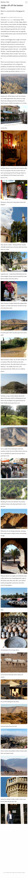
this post (8, 17)
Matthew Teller (5, 2)
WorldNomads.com (17, 17)
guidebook (22, 71)
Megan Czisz (9, 20)
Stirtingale (23, 872)
